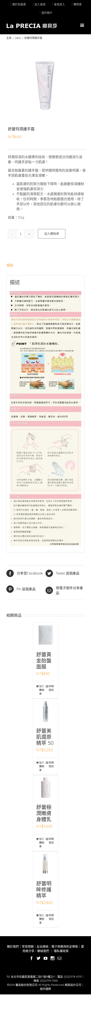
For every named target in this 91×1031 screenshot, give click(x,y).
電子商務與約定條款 (64, 946)
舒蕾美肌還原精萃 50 (45, 737)
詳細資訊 (51, 688)
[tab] (45, 265)
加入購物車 (51, 234)
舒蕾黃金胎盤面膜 (43, 660)
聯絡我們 (43, 951)
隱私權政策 (61, 951)
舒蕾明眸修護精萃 (43, 889)
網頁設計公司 (73, 984)
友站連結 (42, 946)
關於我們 (13, 946)
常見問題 (28, 946)
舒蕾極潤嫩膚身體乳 (43, 813)
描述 (10, 265)
